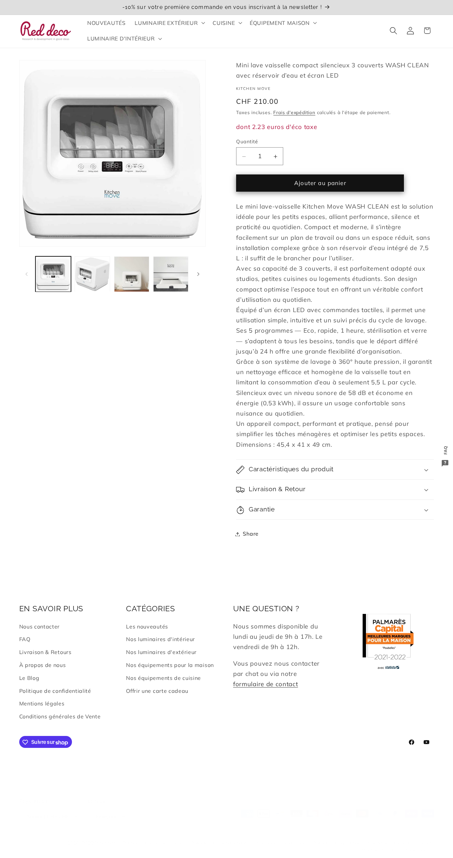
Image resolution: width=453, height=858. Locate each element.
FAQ (25, 639)
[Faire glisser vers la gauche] (26, 274)
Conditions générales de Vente (60, 716)
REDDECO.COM (99, 835)
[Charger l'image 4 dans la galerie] (171, 274)
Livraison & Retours (45, 652)
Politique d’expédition (337, 835)
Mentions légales (42, 703)
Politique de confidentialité (55, 691)
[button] (169, 23)
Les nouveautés (147, 626)
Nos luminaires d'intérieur (160, 639)
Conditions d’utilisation (281, 835)
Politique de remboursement (153, 835)
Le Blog (29, 678)
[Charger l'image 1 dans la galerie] (53, 274)
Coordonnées (420, 842)
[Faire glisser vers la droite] (198, 274)
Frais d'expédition (294, 112)
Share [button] (250, 534)
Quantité (247, 141)
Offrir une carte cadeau (157, 691)
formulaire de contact (265, 684)
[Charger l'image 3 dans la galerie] (132, 274)
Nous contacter (39, 626)
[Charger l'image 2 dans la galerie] (92, 274)
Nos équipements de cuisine (163, 678)
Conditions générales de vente (401, 835)
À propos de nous (42, 665)
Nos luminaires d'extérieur (161, 652)
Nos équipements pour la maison (170, 665)
